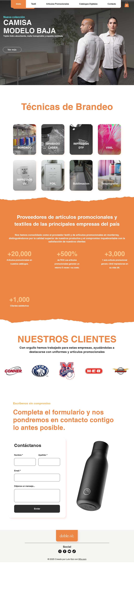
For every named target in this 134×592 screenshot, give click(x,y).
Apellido (42, 455)
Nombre (18, 455)
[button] (33, 4)
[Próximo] (120, 42)
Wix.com (82, 559)
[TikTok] (74, 551)
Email (16, 471)
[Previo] (14, 42)
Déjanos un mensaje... (24, 486)
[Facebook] (64, 551)
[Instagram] (60, 551)
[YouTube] (69, 551)
